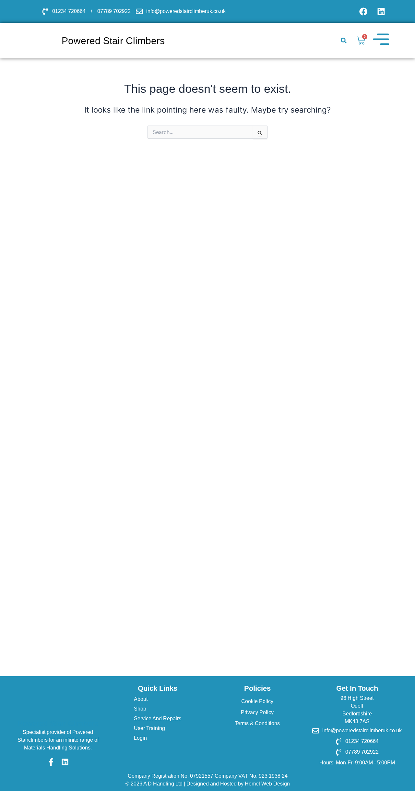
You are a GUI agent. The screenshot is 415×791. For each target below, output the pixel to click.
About (141, 699)
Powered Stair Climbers (58, 723)
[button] (343, 40)
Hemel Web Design (267, 783)
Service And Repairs (157, 718)
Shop (140, 709)
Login (140, 738)
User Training (149, 728)
